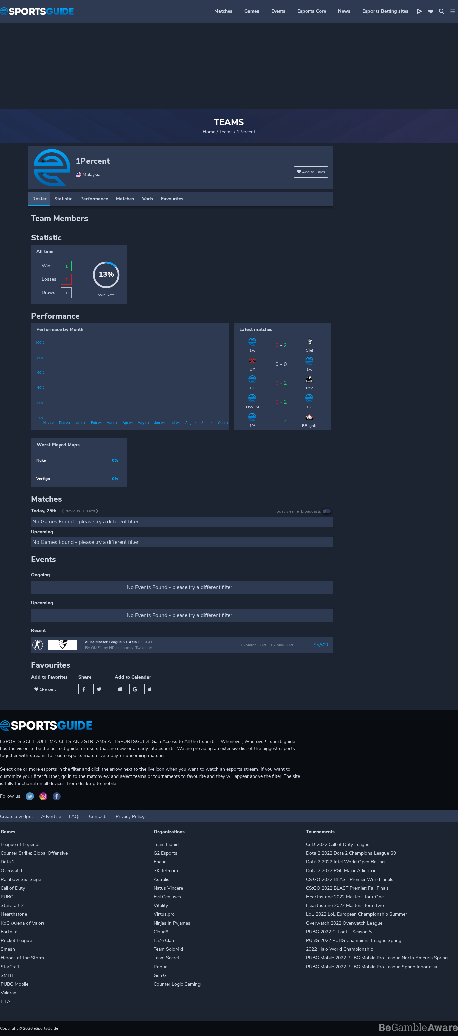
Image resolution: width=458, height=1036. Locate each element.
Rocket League (16, 940)
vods (147, 199)
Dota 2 (8, 862)
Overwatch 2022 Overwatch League (344, 923)
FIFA (5, 1001)
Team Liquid (166, 844)
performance (94, 199)
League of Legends (21, 844)
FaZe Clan (164, 940)
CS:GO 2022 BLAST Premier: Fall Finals (347, 888)
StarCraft (10, 966)
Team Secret (166, 958)
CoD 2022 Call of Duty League (337, 844)
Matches (223, 11)
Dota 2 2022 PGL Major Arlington (341, 870)
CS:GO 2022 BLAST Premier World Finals (349, 879)
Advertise (51, 816)
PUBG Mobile (14, 984)
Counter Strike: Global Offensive (34, 853)
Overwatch (12, 870)
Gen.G (160, 975)
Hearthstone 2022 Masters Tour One (345, 897)
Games (251, 11)
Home (209, 132)
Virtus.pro (164, 914)
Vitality (161, 905)
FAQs (75, 816)
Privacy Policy (130, 816)
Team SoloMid (168, 949)
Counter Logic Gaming (177, 984)
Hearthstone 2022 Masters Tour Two (345, 905)
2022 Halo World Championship (339, 949)
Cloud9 (161, 932)
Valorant (9, 993)
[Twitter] (98, 689)
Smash (8, 949)
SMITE (7, 975)
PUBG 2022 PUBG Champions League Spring (353, 940)
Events (278, 11)
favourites (172, 199)
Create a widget (16, 816)
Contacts (98, 816)
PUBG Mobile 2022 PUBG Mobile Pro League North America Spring (377, 958)
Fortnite (9, 932)
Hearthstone (14, 914)
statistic (63, 199)
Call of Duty (13, 888)
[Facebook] (83, 689)
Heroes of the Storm (22, 958)
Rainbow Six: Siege (21, 879)
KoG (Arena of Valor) (22, 923)
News (344, 11)
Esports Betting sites (385, 11)
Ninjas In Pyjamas (172, 923)
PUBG (7, 897)
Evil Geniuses (167, 897)
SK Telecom (166, 870)
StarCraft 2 (12, 905)
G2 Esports (165, 853)
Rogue (160, 966)
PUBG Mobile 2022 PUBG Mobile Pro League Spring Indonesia (371, 966)
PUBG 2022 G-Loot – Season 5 (339, 932)
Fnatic (160, 862)
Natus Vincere (168, 888)
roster (39, 199)
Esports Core (311, 11)
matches (125, 199)
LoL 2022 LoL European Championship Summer (356, 914)
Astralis (161, 879)
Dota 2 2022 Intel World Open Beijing (345, 862)
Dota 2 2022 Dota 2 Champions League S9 (351, 853)
